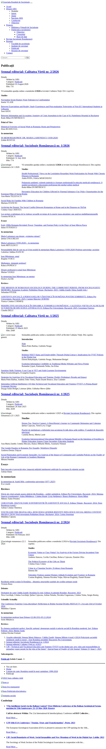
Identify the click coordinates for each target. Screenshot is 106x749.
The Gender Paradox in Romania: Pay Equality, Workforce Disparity (29, 448)
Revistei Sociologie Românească (77, 413)
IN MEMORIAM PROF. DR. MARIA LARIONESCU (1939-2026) (29, 138)
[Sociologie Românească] (5, 682)
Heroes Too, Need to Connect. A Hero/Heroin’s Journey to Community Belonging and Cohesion (61, 423)
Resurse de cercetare (19, 51)
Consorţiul (21, 34)
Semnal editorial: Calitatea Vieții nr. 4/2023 (23, 644)
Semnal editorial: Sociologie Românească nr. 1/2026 (35, 145)
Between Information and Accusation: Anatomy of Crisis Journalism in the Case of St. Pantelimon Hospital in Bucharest (50, 115)
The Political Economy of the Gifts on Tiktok (46, 561)
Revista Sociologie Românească (19, 39)
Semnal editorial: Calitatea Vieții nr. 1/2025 (30, 315)
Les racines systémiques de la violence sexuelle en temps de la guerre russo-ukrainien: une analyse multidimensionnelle (49, 214)
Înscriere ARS (17, 18)
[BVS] (10, 687)
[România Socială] (8, 696)
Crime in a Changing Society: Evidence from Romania (50, 568)
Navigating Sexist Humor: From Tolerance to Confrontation (25, 100)
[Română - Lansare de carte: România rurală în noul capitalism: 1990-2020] (2, 60)
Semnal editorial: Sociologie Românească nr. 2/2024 (35, 522)
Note (24, 344)
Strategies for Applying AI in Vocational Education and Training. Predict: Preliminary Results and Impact (44, 377)
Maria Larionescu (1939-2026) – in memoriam (20, 243)
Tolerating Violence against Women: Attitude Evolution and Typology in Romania (61, 575)
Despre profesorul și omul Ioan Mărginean (18, 270)
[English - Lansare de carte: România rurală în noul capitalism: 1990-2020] (5, 60)
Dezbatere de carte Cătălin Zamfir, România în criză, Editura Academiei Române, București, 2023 (41, 593)
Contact (9, 53)
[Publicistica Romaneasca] (13, 691)
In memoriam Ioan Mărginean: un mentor (18, 276)
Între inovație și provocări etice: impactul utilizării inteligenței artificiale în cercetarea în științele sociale (42, 469)
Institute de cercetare (19, 46)
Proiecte (9, 25)
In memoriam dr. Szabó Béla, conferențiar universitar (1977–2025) (28, 482)
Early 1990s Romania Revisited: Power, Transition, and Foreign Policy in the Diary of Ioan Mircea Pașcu (44, 225)
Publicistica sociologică (20, 30)
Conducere (15, 20)
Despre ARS (11, 9)
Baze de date (22, 37)
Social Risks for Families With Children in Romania (22, 201)
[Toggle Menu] (31, 2)
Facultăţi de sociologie (20, 44)
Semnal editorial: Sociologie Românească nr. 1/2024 (27, 642)
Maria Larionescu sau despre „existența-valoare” (20, 236)
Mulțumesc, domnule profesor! (13, 263)
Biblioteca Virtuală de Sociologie (24, 27)
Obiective (15, 23)
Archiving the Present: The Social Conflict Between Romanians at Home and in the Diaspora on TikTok (43, 207)
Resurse (9, 41)
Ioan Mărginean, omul (10, 256)
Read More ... (11, 718)
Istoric (13, 13)
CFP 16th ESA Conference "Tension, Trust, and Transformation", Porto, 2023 (40, 723)
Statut (13, 16)
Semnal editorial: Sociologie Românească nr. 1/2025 (35, 394)
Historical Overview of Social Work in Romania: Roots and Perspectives (30, 127)
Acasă (8, 6)
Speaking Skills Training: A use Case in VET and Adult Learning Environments (33, 370)
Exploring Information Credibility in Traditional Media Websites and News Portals (55, 364)
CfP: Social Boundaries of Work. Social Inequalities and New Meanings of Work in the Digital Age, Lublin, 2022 (55, 737)
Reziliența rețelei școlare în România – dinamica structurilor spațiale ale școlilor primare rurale (39, 582)
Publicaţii (15, 48)
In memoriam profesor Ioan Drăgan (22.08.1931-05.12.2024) (26, 617)
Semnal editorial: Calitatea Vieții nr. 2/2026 (30, 71)
